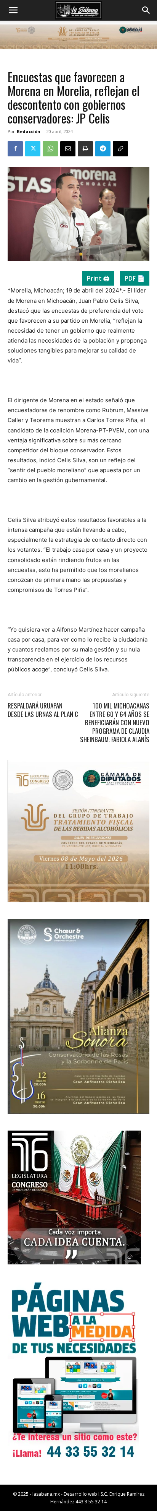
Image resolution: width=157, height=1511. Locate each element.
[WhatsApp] (50, 148)
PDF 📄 (135, 278)
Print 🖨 (98, 278)
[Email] (67, 148)
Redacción (28, 131)
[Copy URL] (120, 148)
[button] (13, 10)
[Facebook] (15, 148)
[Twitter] (32, 148)
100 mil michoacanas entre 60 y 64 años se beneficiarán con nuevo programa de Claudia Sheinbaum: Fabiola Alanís (114, 723)
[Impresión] (85, 148)
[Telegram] (103, 148)
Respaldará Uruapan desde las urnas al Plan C (43, 710)
